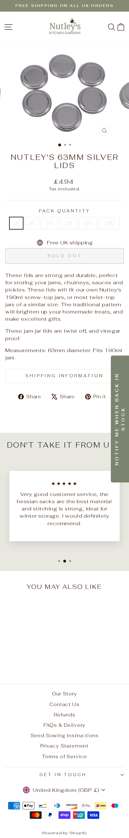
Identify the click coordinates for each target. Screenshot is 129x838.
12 (49, 223)
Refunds (64, 715)
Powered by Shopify (64, 832)
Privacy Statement (64, 746)
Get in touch (62, 774)
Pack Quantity (64, 211)
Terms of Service (64, 756)
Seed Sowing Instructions (65, 735)
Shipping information (64, 375)
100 (109, 223)
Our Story (64, 694)
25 (68, 223)
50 (88, 223)
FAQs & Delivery (64, 725)
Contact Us (64, 704)
